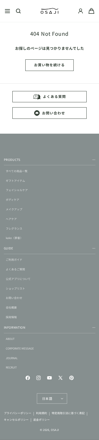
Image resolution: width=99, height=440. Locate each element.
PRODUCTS (12, 159)
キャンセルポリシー (16, 420)
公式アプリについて (18, 279)
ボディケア (12, 200)
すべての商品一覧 (17, 171)
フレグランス (14, 228)
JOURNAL (12, 358)
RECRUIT (11, 367)
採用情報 (11, 317)
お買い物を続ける (49, 64)
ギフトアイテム (15, 181)
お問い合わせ (53, 113)
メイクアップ (14, 209)
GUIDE (8, 248)
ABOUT (10, 339)
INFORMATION (15, 327)
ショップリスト (15, 288)
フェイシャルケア (17, 190)
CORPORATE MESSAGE (20, 348)
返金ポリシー (41, 420)
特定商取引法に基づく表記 (68, 413)
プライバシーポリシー (17, 413)
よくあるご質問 (15, 269)
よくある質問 (54, 96)
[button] (7, 11)
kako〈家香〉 (14, 238)
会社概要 (11, 307)
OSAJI (55, 430)
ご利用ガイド (14, 260)
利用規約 (41, 413)
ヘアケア (11, 219)
